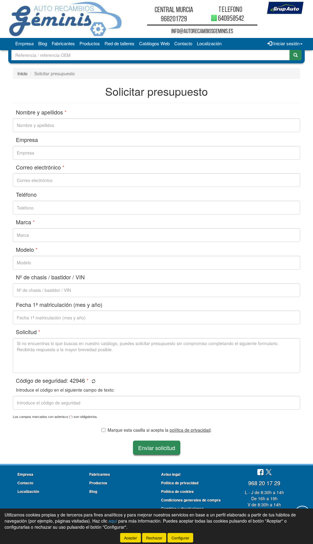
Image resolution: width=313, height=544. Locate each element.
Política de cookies (177, 491)
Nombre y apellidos (41, 112)
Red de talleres (119, 43)
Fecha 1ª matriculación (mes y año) (59, 305)
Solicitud (28, 332)
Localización (209, 43)
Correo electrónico (40, 167)
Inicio (22, 73)
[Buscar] (295, 55)
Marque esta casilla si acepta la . (160, 430)
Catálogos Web (154, 43)
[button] (92, 381)
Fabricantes (63, 43)
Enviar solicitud (156, 448)
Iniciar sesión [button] (286, 43)
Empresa (24, 43)
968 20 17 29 (264, 483)
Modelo (27, 250)
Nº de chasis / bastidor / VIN (50, 277)
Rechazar (154, 537)
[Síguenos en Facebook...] (260, 472)
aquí (113, 521)
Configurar (180, 537)
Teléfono (26, 195)
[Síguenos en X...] (269, 472)
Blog (42, 43)
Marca (25, 222)
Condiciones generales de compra (191, 500)
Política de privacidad (179, 483)
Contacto (183, 43)
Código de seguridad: (52, 381)
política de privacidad (190, 430)
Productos (89, 43)
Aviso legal (170, 474)
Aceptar (130, 537)
